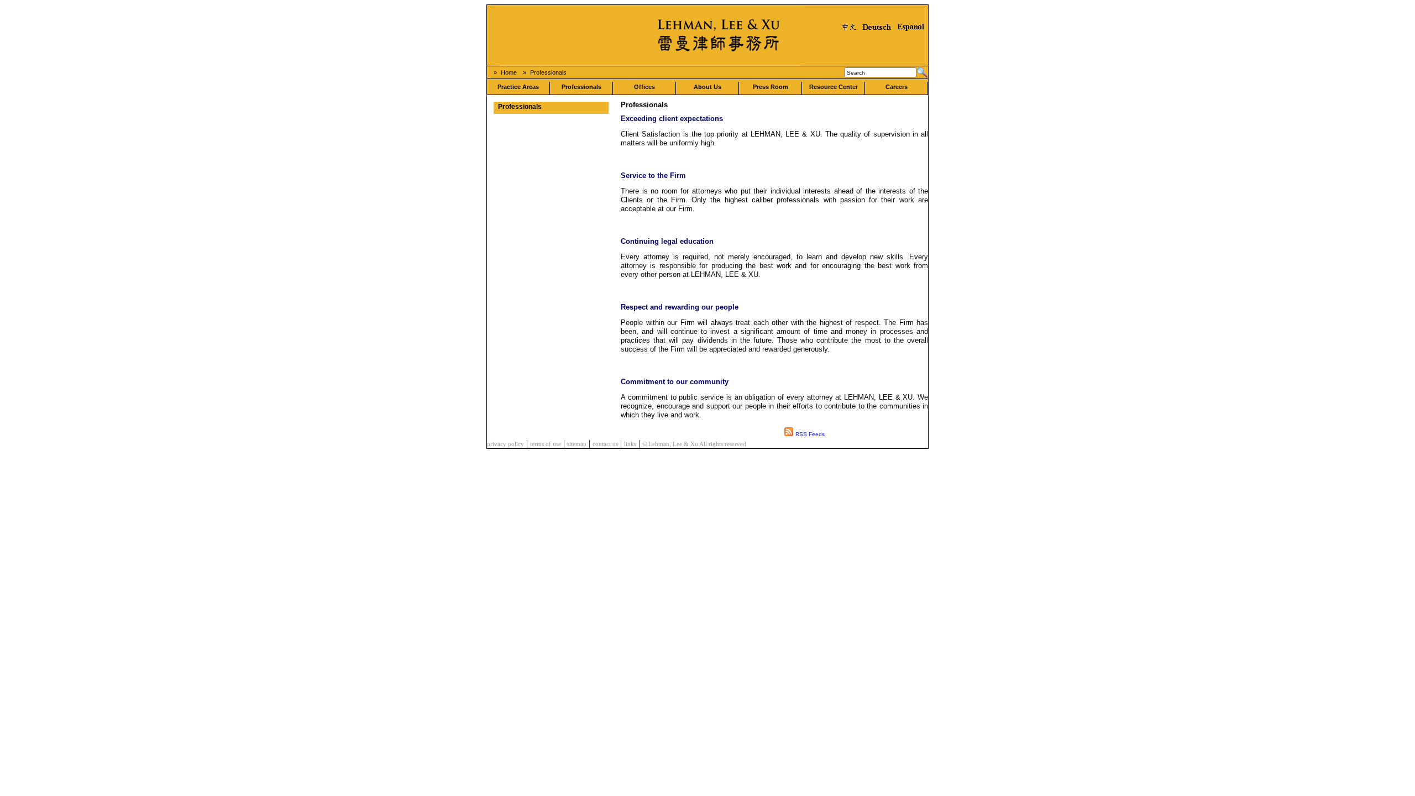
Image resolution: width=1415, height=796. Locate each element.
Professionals (548, 72)
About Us (707, 86)
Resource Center (833, 86)
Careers (896, 86)
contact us (605, 444)
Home (509, 72)
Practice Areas (518, 86)
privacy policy (505, 444)
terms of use (545, 444)
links (630, 444)
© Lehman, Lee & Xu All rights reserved (694, 444)
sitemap (576, 444)
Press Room (770, 86)
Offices (644, 86)
